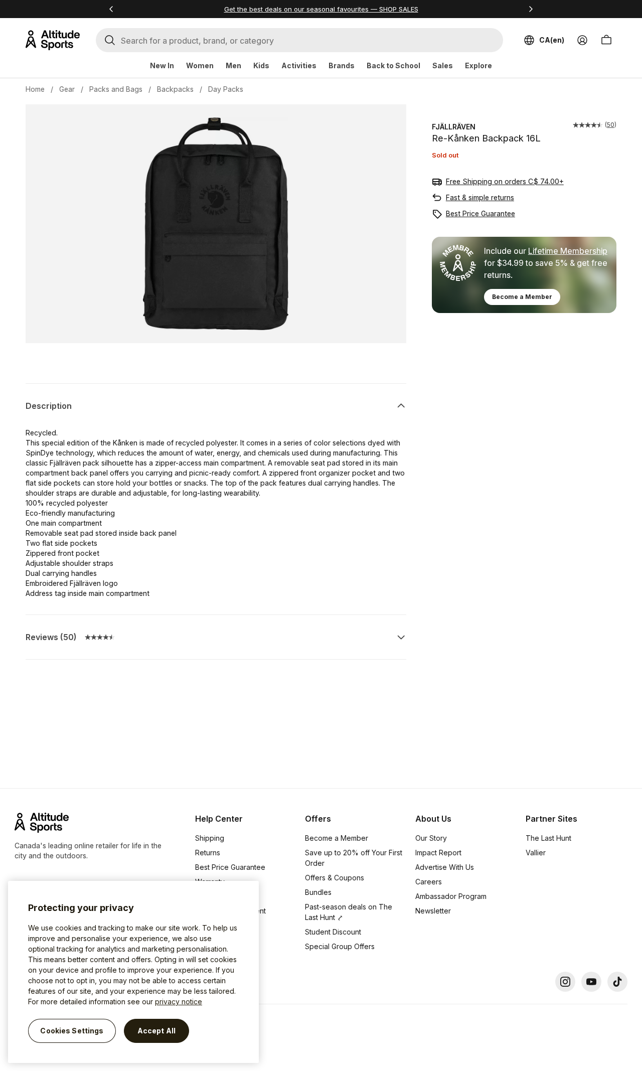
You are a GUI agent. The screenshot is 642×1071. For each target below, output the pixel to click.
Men (233, 65)
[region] (133, 972)
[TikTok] (617, 982)
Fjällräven (453, 126)
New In (162, 65)
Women (200, 65)
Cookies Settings (71, 1030)
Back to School (393, 65)
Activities (298, 65)
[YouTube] (591, 982)
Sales (442, 65)
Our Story (431, 838)
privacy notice (178, 1001)
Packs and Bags (115, 89)
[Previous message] (111, 9)
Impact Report (438, 852)
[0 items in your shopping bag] (606, 40)
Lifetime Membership (567, 251)
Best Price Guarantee (480, 213)
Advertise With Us (444, 867)
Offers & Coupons (334, 877)
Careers (428, 881)
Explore (478, 65)
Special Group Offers (340, 946)
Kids (261, 65)
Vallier (536, 852)
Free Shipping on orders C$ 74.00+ (505, 181)
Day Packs (225, 89)
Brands (342, 65)
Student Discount (333, 932)
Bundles (318, 892)
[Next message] (531, 9)
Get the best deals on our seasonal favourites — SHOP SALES (321, 9)
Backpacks (175, 89)
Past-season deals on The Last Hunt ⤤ (348, 912)
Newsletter (433, 910)
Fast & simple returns (480, 197)
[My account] (582, 40)
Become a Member (522, 296)
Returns (207, 852)
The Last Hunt (548, 838)
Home (35, 89)
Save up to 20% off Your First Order (353, 857)
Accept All (156, 1030)
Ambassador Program (451, 896)
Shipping (209, 838)
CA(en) (551, 40)
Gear (67, 89)
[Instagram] (565, 982)
